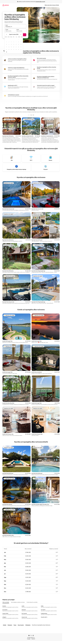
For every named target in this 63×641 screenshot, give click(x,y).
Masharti (33, 638)
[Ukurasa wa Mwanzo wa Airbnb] (5, 5)
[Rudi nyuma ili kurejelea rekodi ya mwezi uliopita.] (6, 34)
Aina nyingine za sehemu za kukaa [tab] (18, 602)
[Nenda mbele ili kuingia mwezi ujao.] (20, 34)
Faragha (28, 638)
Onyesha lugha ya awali (40, 1)
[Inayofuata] (33, 115)
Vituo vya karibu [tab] (5, 602)
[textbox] (9, 31)
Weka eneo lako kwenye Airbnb (52, 5)
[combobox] (15, 26)
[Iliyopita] (29, 115)
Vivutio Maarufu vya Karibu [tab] (32, 602)
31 (6, 52)
